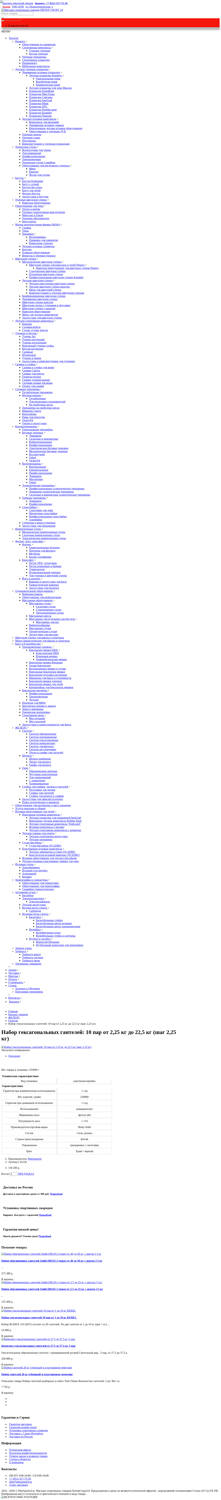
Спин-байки (29, 507)
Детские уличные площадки (32, 69)
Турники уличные (39, 50)
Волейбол (35, 929)
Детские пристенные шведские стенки (52, 283)
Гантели (27, 730)
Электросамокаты (39, 901)
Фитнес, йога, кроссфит (29, 541)
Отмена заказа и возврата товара (28, 1456)
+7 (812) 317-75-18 (20, 1478)
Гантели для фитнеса (41, 746)
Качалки (27, 323)
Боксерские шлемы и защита (39, 705)
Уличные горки (31, 137)
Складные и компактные (43, 438)
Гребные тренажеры (34, 497)
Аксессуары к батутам (35, 196)
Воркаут (20, 41)
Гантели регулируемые (42, 749)
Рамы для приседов (33, 417)
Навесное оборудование (36, 202)
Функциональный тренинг (45, 572)
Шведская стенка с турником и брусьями (46, 305)
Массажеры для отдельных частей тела (52, 618)
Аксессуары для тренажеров (38, 525)
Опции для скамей (33, 386)
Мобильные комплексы (36, 66)
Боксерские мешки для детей (46, 684)
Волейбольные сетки (48, 932)
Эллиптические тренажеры (38, 485)
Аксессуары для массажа (43, 634)
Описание (14, 1056)
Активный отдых (25, 892)
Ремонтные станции (41, 243)
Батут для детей (31, 190)
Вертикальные (37, 466)
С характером (37, 780)
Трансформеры (31, 867)
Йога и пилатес (31, 578)
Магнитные (36, 479)
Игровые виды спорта (35, 914)
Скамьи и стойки (25, 364)
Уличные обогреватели (35, 218)
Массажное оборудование (37, 600)
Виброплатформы (39, 625)
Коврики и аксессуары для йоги (48, 581)
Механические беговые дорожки (48, 451)
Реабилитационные (40, 441)
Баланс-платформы (40, 556)
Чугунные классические (43, 774)
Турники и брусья (26, 333)
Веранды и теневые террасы (38, 255)
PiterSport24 (34, 1158)
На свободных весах (41, 404)
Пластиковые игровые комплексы (42, 848)
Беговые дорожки (33, 432)
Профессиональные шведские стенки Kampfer (56, 277)
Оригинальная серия (48, 78)
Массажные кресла (40, 615)
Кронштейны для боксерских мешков (51, 687)
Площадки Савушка (40, 97)
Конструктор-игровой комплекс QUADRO (54, 855)
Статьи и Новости (20, 1459)
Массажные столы (40, 603)
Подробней (56, 1194)
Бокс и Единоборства (28, 643)
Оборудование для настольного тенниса (46, 165)
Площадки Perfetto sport (43, 109)
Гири (25, 768)
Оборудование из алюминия (38, 44)
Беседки (27, 249)
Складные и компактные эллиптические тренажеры (59, 494)
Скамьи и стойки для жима (38, 367)
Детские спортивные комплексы (34, 320)
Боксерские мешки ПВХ (44, 650)
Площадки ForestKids (41, 91)
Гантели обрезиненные (42, 733)
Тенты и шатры (31, 209)
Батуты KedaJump (32, 181)
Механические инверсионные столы (43, 532)
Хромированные (39, 783)
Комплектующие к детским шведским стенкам (56, 292)
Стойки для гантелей (41, 792)
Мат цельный (37, 718)
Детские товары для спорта (38, 833)
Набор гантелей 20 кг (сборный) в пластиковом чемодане (37, 1374)
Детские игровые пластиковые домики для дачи (50, 861)
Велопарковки (37, 237)
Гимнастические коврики (44, 584)
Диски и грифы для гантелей (46, 752)
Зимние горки (23, 948)
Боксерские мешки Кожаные (46, 662)
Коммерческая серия (48, 84)
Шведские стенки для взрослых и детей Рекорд (57, 264)
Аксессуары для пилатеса (44, 587)
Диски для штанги (40, 761)
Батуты (19, 178)
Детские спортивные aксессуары (48, 836)
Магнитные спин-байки (43, 513)
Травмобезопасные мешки (51, 659)
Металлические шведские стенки (42, 261)
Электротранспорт (33, 898)
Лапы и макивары (32, 709)
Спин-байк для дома (41, 510)
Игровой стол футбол (34, 870)
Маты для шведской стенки (45, 289)
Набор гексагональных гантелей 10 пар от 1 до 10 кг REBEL (39, 1317)
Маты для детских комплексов (40, 314)
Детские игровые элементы (38, 246)
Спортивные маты (33, 715)
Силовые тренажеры (27, 389)
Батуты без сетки (32, 187)
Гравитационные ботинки (44, 547)
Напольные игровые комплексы (41, 814)
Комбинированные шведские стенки (43, 296)
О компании (16, 1462)
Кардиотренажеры (26, 426)
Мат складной (37, 721)
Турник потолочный (34, 342)
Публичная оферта (20, 1449)
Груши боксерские (40, 665)
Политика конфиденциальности (28, 1453)
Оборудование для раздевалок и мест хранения (43, 805)
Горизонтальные (38, 469)
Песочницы (29, 140)
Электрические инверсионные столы (44, 538)
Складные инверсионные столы (41, 535)
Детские (34, 699)
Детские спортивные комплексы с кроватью (55, 830)
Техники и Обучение (27, 988)
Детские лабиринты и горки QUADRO (52, 851)
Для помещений (31, 153)
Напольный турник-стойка (38, 345)
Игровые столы (24, 864)
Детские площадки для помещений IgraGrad (55, 817)
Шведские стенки (26, 258)
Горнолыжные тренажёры (37, 429)
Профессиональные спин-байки (48, 516)
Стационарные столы (48, 609)
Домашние (35, 435)
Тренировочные (31, 159)
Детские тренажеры (40, 839)
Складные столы (46, 606)
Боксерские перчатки (35, 690)
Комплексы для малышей (44, 122)
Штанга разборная (40, 758)
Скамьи (26, 227)
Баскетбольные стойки (49, 920)
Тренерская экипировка (36, 712)
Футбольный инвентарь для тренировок (59, 945)
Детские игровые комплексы (39, 118)
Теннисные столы (26, 146)
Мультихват (29, 355)
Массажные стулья (40, 628)
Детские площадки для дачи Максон (50, 87)
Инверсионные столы (28, 528)
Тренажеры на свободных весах (41, 407)
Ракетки (34, 171)
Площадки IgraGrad (40, 100)
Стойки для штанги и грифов (46, 796)
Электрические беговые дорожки (48, 448)
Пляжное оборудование (36, 252)
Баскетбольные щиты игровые (54, 923)
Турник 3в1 (29, 336)
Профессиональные (33, 156)
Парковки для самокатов (43, 240)
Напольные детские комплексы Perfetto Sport (55, 820)
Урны (25, 230)
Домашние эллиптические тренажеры (51, 491)
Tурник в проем (31, 358)
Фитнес (27, 544)
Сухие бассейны (32, 842)
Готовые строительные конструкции (43, 212)
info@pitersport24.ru (20, 1481)
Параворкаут (29, 63)
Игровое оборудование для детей (35, 811)
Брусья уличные (38, 53)
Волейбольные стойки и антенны (55, 935)
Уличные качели (31, 134)
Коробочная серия (46, 81)
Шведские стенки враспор (37, 302)
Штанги (27, 755)
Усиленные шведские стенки (46, 274)
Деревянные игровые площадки (41, 72)
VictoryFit (27, 420)
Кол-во (5, 1173)
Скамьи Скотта (31, 370)
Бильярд (27, 876)
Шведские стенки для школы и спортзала (39, 637)
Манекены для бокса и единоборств (50, 678)
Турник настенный (33, 339)
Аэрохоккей (29, 873)
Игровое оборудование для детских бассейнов (49, 858)
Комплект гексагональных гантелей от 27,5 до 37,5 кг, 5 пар (38, 1345)
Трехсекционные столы (50, 612)
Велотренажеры (32, 463)
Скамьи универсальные (36, 379)
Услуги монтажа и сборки (30, 808)
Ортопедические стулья (43, 631)
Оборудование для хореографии (41, 886)
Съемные (27, 351)
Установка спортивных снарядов (28, 1430)
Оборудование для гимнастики (40, 882)
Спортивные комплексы (36, 47)
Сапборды (35, 910)
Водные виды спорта (35, 907)
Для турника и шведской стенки (48, 575)
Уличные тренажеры (34, 56)
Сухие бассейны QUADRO (45, 845)
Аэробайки (35, 519)
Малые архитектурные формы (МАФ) (37, 224)
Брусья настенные (32, 348)
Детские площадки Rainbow (46, 75)
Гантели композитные (42, 743)
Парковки (28, 233)
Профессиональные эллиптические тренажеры (56, 488)
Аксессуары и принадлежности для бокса (46, 724)
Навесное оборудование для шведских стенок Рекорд (67, 268)
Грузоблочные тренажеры (37, 392)
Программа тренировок (29, 991)
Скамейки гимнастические (38, 889)
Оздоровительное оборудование (34, 591)
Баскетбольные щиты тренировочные (58, 926)
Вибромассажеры (32, 594)
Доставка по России (21, 1436)
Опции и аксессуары (34, 423)
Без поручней (37, 454)
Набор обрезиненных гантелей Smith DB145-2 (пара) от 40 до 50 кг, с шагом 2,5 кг (51, 1260)
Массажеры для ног (47, 622)
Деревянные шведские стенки (39, 299)
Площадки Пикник (40, 115)
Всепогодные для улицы (36, 150)
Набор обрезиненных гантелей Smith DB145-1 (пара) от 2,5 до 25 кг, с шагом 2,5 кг (52, 1289)
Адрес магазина (18, 1484)
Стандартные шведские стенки (47, 271)
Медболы (34, 553)
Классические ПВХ (47, 653)
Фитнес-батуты (31, 193)
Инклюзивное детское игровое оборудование (55, 128)
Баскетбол (35, 917)
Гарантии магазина (20, 1424)
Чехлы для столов (39, 174)
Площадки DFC (38, 106)
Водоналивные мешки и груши (47, 668)
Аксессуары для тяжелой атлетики (42, 799)
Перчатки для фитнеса (42, 550)
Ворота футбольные (47, 941)
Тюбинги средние (32, 957)
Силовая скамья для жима (37, 382)
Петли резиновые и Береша (45, 566)
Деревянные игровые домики (46, 125)
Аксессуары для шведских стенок (42, 317)
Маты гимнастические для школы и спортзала (42, 640)
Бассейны (27, 895)
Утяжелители (37, 569)
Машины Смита (31, 410)
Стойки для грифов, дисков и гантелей (45, 786)
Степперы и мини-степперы (38, 522)
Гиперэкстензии (31, 376)
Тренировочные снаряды (37, 646)
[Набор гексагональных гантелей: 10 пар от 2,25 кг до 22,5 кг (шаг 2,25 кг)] (46, 1047)
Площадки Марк (39, 103)
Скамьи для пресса (33, 373)
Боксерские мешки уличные (45, 681)
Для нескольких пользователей (47, 401)
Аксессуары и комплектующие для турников (48, 361)
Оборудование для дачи (29, 205)
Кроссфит (28, 559)
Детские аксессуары (34, 904)
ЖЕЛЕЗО (21, 727)
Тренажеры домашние (28, 963)
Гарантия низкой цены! (23, 1427)
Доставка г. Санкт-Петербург (26, 1433)
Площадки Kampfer (40, 112)
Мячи (32, 168)
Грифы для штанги (40, 764)
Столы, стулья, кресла (35, 330)
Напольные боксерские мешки (47, 671)
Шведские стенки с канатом (38, 308)
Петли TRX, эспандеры (43, 563)
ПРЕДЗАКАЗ (26, 1173)
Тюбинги (21, 951)
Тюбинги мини (31, 960)
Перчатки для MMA (34, 702)
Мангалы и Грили (32, 215)
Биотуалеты (29, 221)
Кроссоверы (29, 414)
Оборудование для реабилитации (41, 597)
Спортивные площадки (36, 59)
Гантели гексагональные (43, 740)
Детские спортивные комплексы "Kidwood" (55, 823)
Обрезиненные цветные (43, 771)
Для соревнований (40, 777)
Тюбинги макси (31, 954)
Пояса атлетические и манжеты (40, 802)
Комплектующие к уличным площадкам (45, 143)
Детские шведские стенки (37, 280)
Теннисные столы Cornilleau (38, 162)
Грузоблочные (37, 398)
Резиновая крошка (46, 656)
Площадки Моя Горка (42, 94)
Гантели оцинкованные (43, 737)
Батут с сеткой (30, 184)
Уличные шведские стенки (31, 199)
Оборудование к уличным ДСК (47, 131)
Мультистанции (31, 395)
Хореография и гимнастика (31, 879)
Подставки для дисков (42, 789)
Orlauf (32, 457)
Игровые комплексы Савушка (46, 827)
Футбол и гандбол (40, 938)
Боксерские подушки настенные (48, 674)
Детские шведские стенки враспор (49, 286)
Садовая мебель (31, 327)
